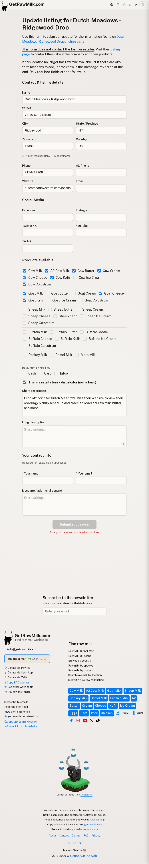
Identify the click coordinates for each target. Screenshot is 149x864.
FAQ (85, 835)
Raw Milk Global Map (81, 651)
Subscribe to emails (16, 702)
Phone (26, 165)
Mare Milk (88, 355)
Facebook (28, 210)
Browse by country (79, 660)
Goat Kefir (36, 300)
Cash (32, 373)
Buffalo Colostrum (42, 346)
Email (80, 181)
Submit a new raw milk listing (86, 679)
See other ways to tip (20, 686)
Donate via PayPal (18, 667)
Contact (64, 835)
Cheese (100, 705)
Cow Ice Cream (90, 277)
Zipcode (27, 139)
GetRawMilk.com (32, 635)
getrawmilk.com (93, 824)
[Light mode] (136, 5)
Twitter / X (29, 226)
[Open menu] (143, 4)
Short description (34, 391)
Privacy (95, 835)
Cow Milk (35, 271)
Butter (74, 705)
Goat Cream (87, 293)
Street (26, 108)
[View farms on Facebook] (71, 720)
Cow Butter (86, 271)
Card (47, 373)
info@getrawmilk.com (22, 649)
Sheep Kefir (68, 316)
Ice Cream (127, 705)
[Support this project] (118, 5)
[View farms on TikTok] (98, 720)
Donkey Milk (37, 355)
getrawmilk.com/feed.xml (23, 716)
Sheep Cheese (39, 316)
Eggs (73, 713)
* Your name (30, 473)
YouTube (82, 226)
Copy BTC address (18, 682)
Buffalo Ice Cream (102, 339)
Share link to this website (22, 726)
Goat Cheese (114, 293)
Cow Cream (111, 271)
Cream (87, 705)
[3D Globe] (111, 5)
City (25, 123)
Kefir (113, 705)
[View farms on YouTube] (85, 720)
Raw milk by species (80, 665)
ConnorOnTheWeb (83, 856)
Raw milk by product (80, 670)
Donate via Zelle (17, 677)
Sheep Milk (36, 309)
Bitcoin (65, 373)
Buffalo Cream (97, 332)
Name (26, 92)
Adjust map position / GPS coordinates (48, 155)
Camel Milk (63, 355)
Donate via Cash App (20, 672)
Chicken (107, 713)
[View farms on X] (91, 720)
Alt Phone (82, 165)
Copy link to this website (22, 721)
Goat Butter (60, 293)
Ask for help (98, 819)
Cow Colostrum (39, 284)
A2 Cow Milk (59, 271)
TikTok (27, 241)
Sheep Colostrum (41, 323)
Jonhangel (86, 794)
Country (81, 139)
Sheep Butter (64, 309)
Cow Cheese (37, 277)
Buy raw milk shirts (19, 691)
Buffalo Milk (37, 332)
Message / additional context (42, 490)
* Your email (84, 473)
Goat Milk (35, 293)
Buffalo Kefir (70, 339)
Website (27, 181)
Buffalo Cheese (40, 339)
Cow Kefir (63, 277)
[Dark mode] (124, 5)
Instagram (83, 210)
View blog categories (17, 711)
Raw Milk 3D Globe (79, 655)
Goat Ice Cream (64, 300)
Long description (33, 422)
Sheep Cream (92, 309)
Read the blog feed (16, 706)
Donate (76, 835)
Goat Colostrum (96, 300)
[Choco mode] (130, 5)
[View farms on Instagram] (78, 720)
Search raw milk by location (85, 675)
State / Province (87, 123)
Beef (84, 713)
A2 (134, 698)
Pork (94, 713)
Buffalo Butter (66, 332)
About (52, 835)
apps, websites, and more (83, 829)
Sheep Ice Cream (98, 316)
